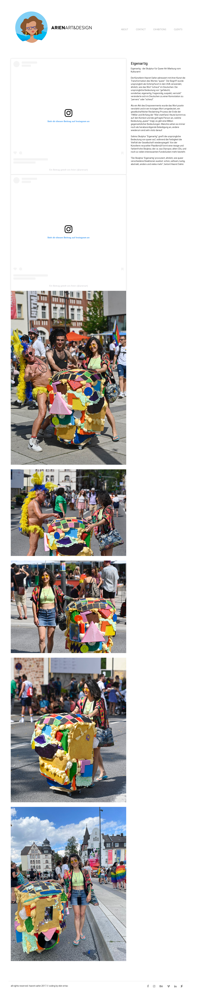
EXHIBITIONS (159, 29)
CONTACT (141, 29)
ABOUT (124, 29)
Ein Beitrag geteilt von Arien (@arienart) (68, 169)
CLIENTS (178, 29)
